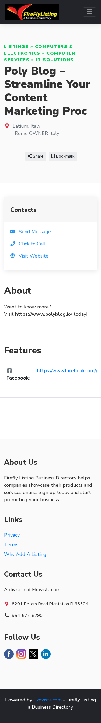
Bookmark (64, 156)
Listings (16, 47)
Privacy (12, 535)
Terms (11, 544)
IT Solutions (55, 60)
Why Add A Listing (25, 554)
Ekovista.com (47, 700)
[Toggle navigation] (89, 12)
